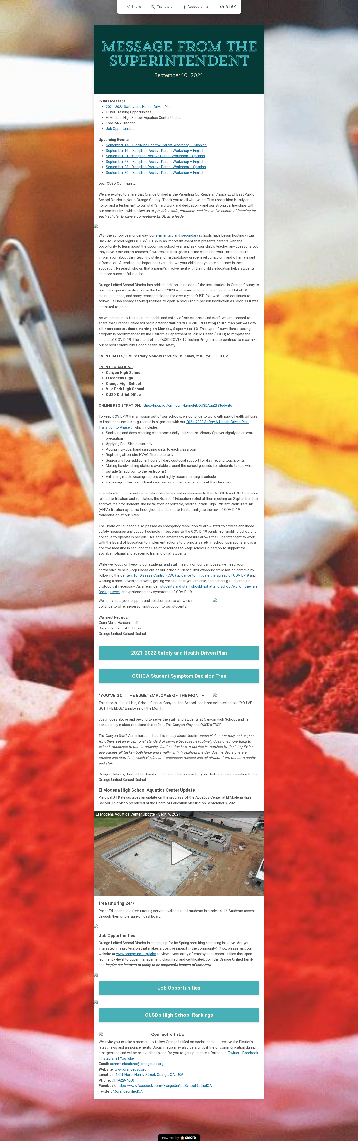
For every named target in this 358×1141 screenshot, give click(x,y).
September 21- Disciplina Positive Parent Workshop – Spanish (155, 156)
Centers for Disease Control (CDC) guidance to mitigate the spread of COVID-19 (184, 575)
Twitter (233, 1053)
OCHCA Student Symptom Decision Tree (179, 676)
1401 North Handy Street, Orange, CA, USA (149, 1075)
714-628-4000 (123, 1080)
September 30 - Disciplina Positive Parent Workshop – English (155, 172)
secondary (189, 235)
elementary (164, 235)
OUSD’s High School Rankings (179, 1015)
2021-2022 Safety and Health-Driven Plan (138, 107)
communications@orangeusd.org (136, 1064)
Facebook (250, 1053)
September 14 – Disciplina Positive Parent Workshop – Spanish (156, 145)
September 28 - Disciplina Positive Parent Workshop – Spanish (156, 167)
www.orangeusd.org (130, 1069)
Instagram (109, 1058)
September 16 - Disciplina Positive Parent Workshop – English (155, 150)
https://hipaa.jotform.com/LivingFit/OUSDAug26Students (187, 405)
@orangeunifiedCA (128, 1091)
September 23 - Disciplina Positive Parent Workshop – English (155, 161)
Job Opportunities (120, 128)
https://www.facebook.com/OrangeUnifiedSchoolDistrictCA (165, 1085)
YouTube (127, 1058)
